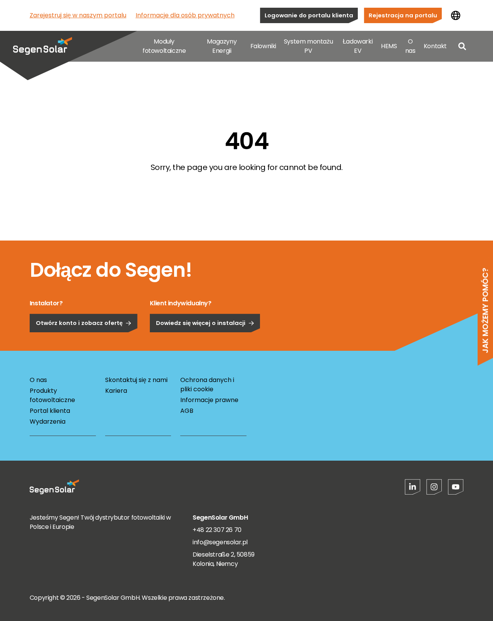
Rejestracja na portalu (403, 15)
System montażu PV (308, 46)
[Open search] (462, 46)
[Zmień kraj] (455, 15)
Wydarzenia (47, 421)
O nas (410, 46)
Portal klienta (50, 410)
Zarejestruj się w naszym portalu (78, 15)
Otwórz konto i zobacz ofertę (79, 323)
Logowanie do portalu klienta (309, 15)
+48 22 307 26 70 (217, 529)
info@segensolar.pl (220, 542)
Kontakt (435, 46)
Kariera (116, 390)
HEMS (389, 46)
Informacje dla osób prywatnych (185, 15)
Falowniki (263, 46)
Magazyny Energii (221, 46)
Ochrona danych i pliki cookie (207, 384)
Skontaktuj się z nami (136, 379)
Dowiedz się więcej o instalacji (200, 323)
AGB (186, 410)
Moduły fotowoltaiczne (164, 46)
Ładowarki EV (357, 46)
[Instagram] (434, 487)
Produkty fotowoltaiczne (52, 395)
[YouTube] (455, 487)
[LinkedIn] (412, 487)
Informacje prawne (209, 399)
